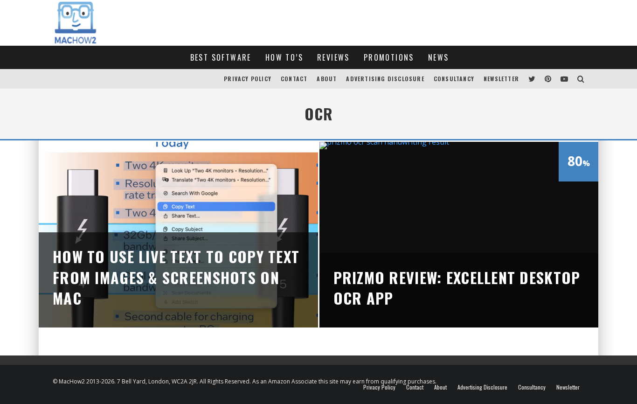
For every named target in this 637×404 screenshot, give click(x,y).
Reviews (333, 57)
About (327, 79)
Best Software (220, 57)
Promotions (389, 57)
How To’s (284, 57)
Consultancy (454, 79)
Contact (294, 79)
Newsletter (501, 79)
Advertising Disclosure (385, 79)
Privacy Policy (247, 79)
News (438, 57)
